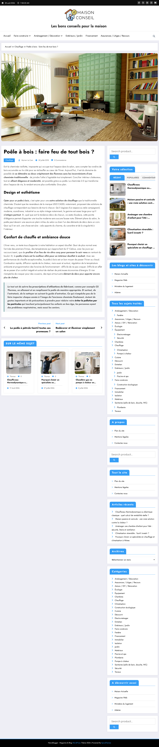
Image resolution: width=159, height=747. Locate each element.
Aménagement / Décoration (47, 35)
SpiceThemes (106, 743)
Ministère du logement (124, 286)
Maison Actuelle (121, 273)
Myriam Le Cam (27, 160)
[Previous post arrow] (4, 328)
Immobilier (119, 392)
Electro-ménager (123, 334)
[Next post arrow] (101, 328)
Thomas (13, 376)
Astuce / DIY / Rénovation (126, 322)
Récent (117, 177)
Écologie (118, 326)
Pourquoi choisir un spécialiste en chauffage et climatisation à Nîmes (51, 381)
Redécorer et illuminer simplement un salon (75, 329)
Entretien (118, 364)
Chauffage (9, 160)
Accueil (7, 35)
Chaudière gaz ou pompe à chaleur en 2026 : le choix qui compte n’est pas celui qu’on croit (86, 381)
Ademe (117, 292)
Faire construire (21, 35)
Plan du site (119, 430)
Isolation (118, 395)
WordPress (77, 743)
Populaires (133, 177)
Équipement (120, 329)
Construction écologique (127, 384)
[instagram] (151, 2)
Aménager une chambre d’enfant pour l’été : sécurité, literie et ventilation (139, 216)
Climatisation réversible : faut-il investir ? (140, 231)
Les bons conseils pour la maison (79, 26)
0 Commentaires (60, 160)
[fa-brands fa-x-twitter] (143, 2)
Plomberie (121, 407)
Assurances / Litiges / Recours (115, 35)
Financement (92, 35)
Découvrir (119, 360)
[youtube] (155, 2)
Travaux (118, 411)
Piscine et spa (122, 376)
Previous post (44, 323)
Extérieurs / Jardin (74, 35)
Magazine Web (121, 280)
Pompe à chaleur (124, 353)
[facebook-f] (139, 2)
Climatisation (122, 350)
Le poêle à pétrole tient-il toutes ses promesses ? (30, 329)
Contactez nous (121, 443)
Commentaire (148, 177)
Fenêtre (120, 315)
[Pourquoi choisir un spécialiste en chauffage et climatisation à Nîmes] (52, 362)
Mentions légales (121, 436)
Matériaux (119, 399)
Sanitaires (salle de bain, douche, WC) (131, 402)
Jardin (119, 372)
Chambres (119, 341)
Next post (60, 323)
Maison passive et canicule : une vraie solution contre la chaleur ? (141, 201)
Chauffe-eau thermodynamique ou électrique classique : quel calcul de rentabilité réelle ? (17, 381)
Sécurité (120, 338)
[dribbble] (147, 2)
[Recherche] (154, 36)
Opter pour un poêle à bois (16, 200)
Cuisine (118, 357)
